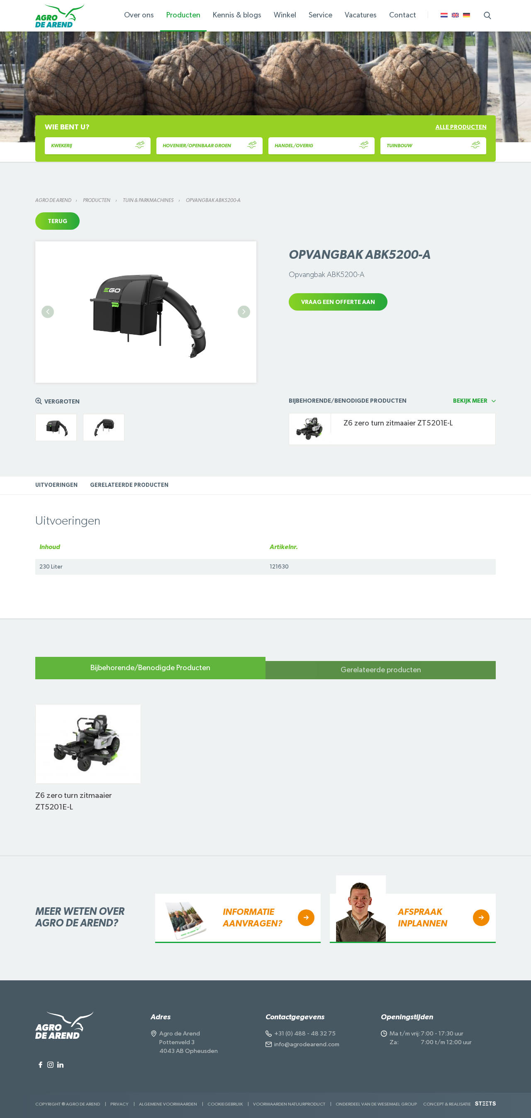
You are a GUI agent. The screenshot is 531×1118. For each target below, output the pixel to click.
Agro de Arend (53, 200)
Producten (97, 200)
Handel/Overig (294, 145)
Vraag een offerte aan (338, 302)
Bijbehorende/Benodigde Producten (150, 668)
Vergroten (62, 402)
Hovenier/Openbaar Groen (197, 145)
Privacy (119, 1104)
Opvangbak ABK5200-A (213, 200)
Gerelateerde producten (129, 485)
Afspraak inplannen (422, 917)
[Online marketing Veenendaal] (485, 1106)
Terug (57, 221)
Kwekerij (61, 145)
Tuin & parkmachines (148, 200)
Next (244, 312)
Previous (47, 312)
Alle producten (461, 127)
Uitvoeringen (56, 485)
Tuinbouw (399, 145)
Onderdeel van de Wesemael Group (376, 1104)
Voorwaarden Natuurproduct (289, 1104)
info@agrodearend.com (306, 1044)
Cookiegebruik (225, 1104)
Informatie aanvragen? (252, 917)
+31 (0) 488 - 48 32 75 (305, 1034)
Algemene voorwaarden (168, 1104)
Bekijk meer (470, 401)
